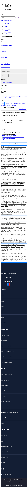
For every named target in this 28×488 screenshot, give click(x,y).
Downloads (21, 479)
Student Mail (7, 479)
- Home (3, 82)
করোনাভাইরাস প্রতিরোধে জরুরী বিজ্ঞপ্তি (9, 179)
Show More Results (5, 67)
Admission (3, 51)
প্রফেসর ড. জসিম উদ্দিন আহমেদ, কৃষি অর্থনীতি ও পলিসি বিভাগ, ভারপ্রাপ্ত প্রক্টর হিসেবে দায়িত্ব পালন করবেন (13, 223)
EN (4, 13)
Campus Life (5, 429)
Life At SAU (7, 29)
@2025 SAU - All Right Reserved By (14, 485)
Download (9, 97)
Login (19, 481)
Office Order (7, 96)
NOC (21, 96)
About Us (3, 289)
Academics (6, 26)
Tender (25, 96)
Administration (7, 25)
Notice (3, 71)
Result (12, 96)
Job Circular (4, 97)
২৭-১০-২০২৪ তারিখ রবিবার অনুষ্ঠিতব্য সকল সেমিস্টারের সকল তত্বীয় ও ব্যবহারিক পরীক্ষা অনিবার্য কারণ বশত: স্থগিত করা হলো (13, 235)
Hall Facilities (4, 58)
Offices (3, 368)
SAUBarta (9, 481)
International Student (6, 45)
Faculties (6, 28)
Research (6, 30)
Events (2, 39)
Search (17, 17)
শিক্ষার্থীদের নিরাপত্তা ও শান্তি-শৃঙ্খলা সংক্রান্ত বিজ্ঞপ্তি (12, 253)
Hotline (3, 469)
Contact (6, 33)
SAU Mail (13, 479)
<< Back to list (22, 109)
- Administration (8, 82)
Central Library (7, 32)
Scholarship (17, 96)
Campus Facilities (5, 64)
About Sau (6, 23)
